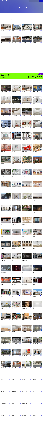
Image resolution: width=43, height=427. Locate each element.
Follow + (10, 30)
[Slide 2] (8, 72)
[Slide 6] (29, 72)
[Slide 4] (19, 72)
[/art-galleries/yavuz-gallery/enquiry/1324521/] (4, 1)
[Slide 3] (13, 72)
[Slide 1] (3, 72)
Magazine (10, 0)
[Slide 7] (34, 72)
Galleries (17, 0)
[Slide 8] (39, 72)
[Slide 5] (24, 72)
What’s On (21, 0)
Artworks (14, 0)
